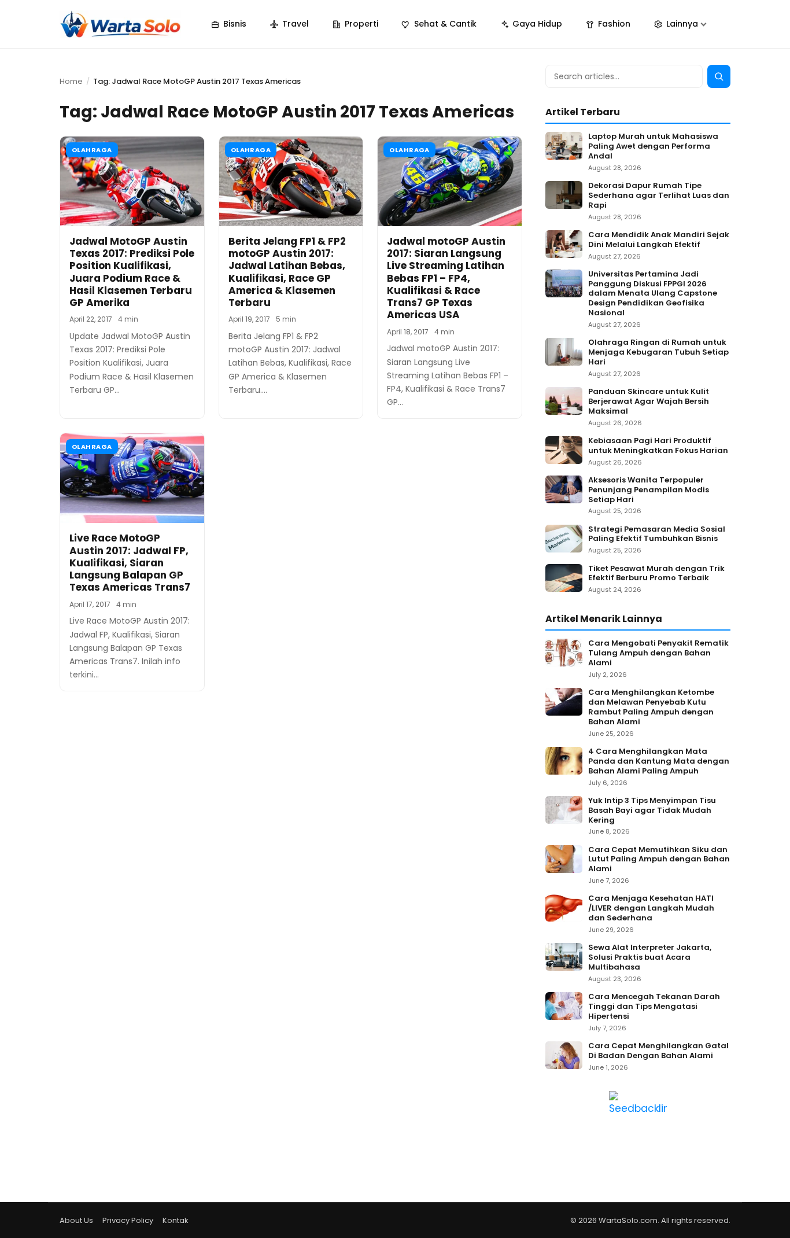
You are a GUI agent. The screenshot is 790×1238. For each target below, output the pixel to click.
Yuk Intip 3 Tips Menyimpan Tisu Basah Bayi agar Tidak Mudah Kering (652, 811)
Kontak (176, 1220)
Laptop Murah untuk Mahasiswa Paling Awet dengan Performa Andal (653, 146)
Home (71, 81)
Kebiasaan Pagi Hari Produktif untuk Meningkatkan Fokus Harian (658, 446)
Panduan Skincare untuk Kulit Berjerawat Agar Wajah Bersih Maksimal (648, 402)
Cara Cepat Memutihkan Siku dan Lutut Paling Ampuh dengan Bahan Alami (659, 860)
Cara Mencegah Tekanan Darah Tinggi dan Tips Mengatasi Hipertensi (654, 1007)
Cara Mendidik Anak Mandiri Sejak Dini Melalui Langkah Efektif (658, 240)
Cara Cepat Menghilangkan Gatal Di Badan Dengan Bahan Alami (658, 1051)
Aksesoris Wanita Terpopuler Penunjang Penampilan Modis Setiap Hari (648, 490)
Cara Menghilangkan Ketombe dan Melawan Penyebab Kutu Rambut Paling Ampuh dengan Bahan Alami (651, 707)
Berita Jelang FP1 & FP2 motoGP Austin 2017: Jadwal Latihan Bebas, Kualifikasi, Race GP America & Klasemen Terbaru (287, 272)
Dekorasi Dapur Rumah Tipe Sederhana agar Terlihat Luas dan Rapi (658, 196)
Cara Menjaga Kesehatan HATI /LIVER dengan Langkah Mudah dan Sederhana (651, 908)
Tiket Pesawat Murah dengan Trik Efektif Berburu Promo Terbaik (656, 574)
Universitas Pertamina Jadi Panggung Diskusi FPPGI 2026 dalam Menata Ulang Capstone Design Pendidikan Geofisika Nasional (652, 294)
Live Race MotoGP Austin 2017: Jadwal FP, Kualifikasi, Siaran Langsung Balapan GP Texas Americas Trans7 (129, 562)
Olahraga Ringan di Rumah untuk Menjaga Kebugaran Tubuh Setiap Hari (658, 352)
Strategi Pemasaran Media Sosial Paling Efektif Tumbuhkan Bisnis (656, 534)
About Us (76, 1220)
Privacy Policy (127, 1220)
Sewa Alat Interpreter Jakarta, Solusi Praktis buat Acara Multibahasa (649, 957)
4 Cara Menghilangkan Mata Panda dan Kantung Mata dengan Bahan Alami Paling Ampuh (658, 761)
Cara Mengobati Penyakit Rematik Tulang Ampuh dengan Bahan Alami (658, 653)
